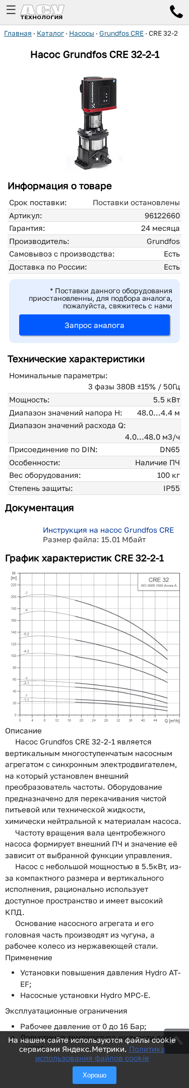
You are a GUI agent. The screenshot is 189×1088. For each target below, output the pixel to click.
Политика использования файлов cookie (100, 1053)
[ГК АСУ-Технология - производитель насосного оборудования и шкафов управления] (53, 12)
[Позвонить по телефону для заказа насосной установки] (176, 13)
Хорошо (94, 1075)
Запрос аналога (94, 324)
